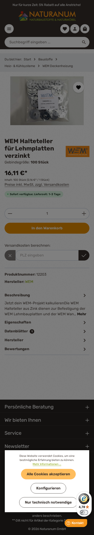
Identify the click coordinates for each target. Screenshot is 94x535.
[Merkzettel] (64, 28)
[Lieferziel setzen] (83, 255)
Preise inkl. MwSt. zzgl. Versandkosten (37, 184)
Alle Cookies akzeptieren (48, 474)
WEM (29, 281)
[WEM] (77, 151)
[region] (47, 104)
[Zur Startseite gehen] (47, 16)
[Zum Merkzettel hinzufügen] (78, 87)
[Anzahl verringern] (10, 213)
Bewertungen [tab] (17, 349)
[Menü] (9, 28)
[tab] (46, 304)
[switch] (84, 512)
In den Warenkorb (47, 228)
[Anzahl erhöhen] (84, 213)
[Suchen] (84, 42)
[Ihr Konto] (74, 28)
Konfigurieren (48, 488)
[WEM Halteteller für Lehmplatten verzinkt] (47, 100)
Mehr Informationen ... (47, 464)
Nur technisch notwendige (48, 502)
